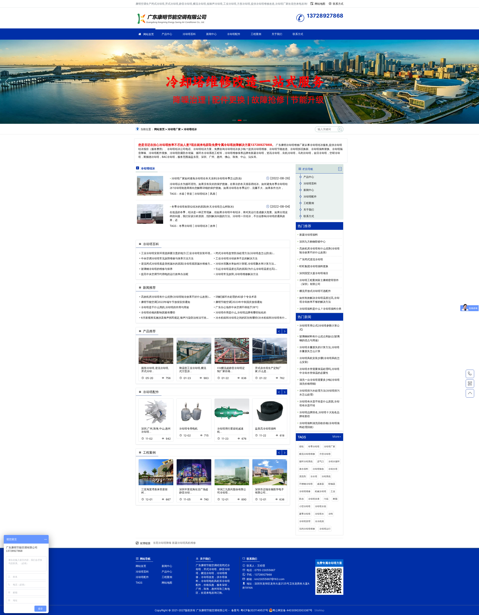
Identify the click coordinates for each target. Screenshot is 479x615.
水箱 (181, 193)
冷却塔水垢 (320, 506)
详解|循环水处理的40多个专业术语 (236, 296)
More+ (336, 436)
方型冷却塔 (325, 454)
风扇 (212, 193)
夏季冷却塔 (304, 513)
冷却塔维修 (304, 491)
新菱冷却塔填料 (308, 234)
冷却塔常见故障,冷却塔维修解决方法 (237, 274)
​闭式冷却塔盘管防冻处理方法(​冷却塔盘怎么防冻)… (245, 253)
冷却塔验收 (318, 468)
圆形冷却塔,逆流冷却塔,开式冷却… (155, 369)
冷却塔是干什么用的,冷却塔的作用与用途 (165, 307)
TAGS (139, 582)
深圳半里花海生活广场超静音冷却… (193, 491)
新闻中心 (211, 34)
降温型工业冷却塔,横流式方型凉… (192, 369)
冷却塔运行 (325, 528)
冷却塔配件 (233, 34)
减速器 (320, 483)
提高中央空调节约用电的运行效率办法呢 (164, 274)
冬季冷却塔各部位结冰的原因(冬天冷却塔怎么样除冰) (203, 206)
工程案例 (256, 34)
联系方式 (338, 3)
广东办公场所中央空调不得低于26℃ (237, 307)
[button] (234, 120)
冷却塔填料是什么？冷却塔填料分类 (320, 308)
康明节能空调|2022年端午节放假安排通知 (165, 301)
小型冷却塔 (304, 506)
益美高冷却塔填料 (265, 428)
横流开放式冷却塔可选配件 (315, 290)
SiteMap (319, 610)
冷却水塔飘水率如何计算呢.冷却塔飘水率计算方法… (246, 263)
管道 (189, 193)
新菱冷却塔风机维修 (184, 542)
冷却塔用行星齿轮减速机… (230, 430)
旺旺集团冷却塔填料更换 (313, 266)
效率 (212, 225)
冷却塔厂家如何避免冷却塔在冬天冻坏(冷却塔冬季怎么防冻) (207, 178)
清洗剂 (302, 476)
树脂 (335, 498)
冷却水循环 (334, 461)
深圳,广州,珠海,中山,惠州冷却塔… (155, 430)
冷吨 (330, 513)
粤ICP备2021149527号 (254, 610)
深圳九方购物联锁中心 (312, 241)
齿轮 (301, 446)
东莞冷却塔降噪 (162, 542)
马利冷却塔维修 (307, 528)
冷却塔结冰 (201, 193)
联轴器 (331, 483)
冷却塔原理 (304, 521)
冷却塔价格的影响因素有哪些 (158, 312)
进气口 (320, 461)
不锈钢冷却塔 (306, 483)
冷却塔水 (319, 513)
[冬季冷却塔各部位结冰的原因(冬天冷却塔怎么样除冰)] (150, 213)
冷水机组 (319, 521)
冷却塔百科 (189, 34)
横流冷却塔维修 (307, 454)
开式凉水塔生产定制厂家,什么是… (268, 369)
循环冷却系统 (306, 461)
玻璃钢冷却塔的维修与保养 (157, 268)
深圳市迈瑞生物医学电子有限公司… (269, 491)
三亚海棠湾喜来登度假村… (154, 491)
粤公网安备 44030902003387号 (292, 610)
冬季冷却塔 (185, 225)
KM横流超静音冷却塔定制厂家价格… (231, 369)
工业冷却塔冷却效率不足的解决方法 (236, 258)
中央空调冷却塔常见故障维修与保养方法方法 (167, 258)
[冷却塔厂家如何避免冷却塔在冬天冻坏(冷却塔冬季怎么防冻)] (150, 185)
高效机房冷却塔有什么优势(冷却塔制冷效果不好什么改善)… (176, 296)
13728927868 (470, 374)
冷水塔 (313, 476)
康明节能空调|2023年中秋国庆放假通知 (239, 301)
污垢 (326, 498)
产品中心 (167, 34)
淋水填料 (303, 468)
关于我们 (277, 34)
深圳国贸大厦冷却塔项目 (313, 273)
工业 (333, 491)
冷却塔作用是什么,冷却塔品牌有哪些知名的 (241, 312)
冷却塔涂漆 (313, 498)
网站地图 (320, 3)
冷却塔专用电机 (188, 428)
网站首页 (148, 34)
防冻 (301, 498)
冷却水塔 (332, 468)
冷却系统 (326, 476)
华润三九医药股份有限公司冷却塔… (231, 491)
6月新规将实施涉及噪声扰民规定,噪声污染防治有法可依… (175, 317)
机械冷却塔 (320, 491)
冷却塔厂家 (173, 19)
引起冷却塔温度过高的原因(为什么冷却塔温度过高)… (246, 268)
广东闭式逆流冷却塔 (311, 259)
